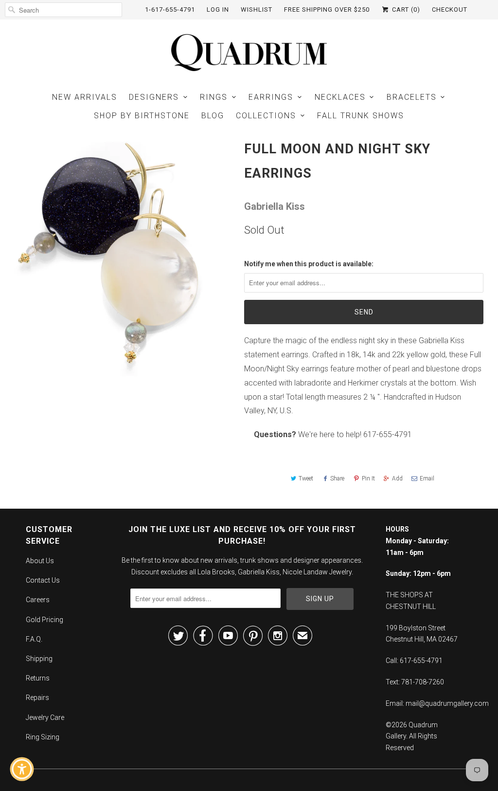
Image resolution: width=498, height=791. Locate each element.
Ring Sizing (42, 737)
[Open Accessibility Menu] (22, 769)
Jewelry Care (45, 717)
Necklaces (340, 97)
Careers (38, 600)
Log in (218, 9)
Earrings (271, 97)
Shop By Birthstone (142, 115)
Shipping (39, 658)
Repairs (37, 697)
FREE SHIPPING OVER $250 (327, 9)
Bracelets (412, 97)
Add (397, 478)
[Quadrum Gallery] (249, 52)
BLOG (212, 115)
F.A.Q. (34, 639)
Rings (214, 97)
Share (337, 478)
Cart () (405, 9)
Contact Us (43, 580)
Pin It (368, 478)
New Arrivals (84, 97)
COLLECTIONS (266, 115)
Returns (38, 678)
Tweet (306, 478)
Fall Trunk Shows (360, 115)
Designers (154, 97)
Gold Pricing (44, 620)
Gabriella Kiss (274, 206)
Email (427, 478)
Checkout (449, 9)
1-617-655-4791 (170, 9)
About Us (40, 561)
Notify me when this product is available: (309, 264)
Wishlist (256, 9)
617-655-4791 (387, 434)
